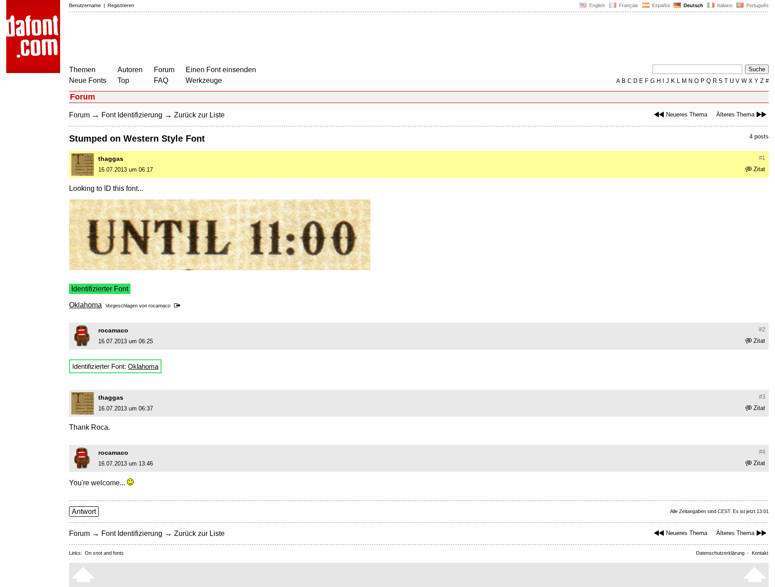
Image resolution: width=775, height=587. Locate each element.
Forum (164, 69)
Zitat (759, 169)
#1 (762, 158)
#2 (762, 329)
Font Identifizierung (131, 115)
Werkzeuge (204, 80)
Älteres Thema (735, 114)
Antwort (84, 511)
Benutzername (85, 5)
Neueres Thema (686, 114)
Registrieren (121, 5)
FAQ (161, 80)
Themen (82, 69)
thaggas (110, 158)
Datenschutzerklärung (720, 553)
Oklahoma (85, 305)
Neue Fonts (87, 80)
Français (628, 5)
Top (123, 80)
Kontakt (760, 553)
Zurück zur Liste (199, 115)
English (596, 5)
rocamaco (159, 305)
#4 (762, 452)
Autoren (130, 69)
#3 (762, 396)
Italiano (724, 5)
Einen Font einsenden (221, 69)
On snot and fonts (104, 553)
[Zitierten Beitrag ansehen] (178, 305)
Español (660, 5)
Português (756, 5)
